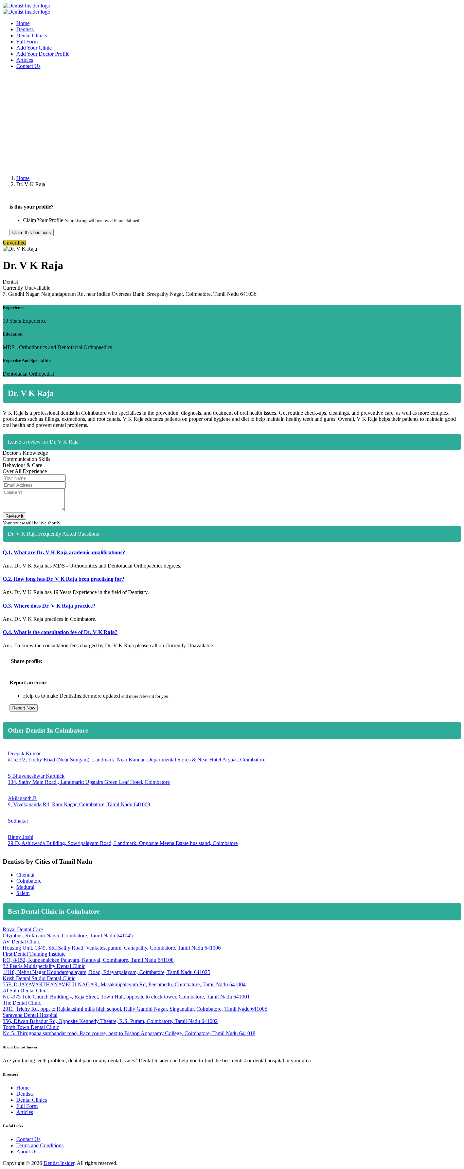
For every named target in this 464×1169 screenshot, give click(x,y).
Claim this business (31, 232)
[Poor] (430, 461)
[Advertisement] (206, 122)
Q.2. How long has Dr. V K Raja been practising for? (63, 579)
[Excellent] (456, 461)
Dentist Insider (58, 1163)
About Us (26, 1151)
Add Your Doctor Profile (42, 54)
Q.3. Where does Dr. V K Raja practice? (49, 606)
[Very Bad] (421, 461)
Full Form (27, 41)
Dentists (25, 29)
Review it (14, 516)
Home (23, 23)
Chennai (25, 875)
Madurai (25, 887)
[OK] (439, 461)
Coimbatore (28, 881)
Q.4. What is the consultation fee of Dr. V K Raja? (60, 632)
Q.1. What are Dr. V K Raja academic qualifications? (64, 552)
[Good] (448, 461)
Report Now (23, 708)
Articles (24, 60)
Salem (23, 893)
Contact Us (28, 66)
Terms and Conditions (40, 1145)
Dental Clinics (31, 35)
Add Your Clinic (34, 48)
